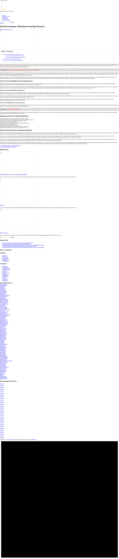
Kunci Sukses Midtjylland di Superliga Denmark (15, 57)
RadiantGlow (2, 339)
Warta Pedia (2, 287)
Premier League (5, 276)
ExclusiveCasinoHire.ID (5, 309)
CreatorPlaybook (3, 328)
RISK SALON (3, 368)
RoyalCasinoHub (3, 331)
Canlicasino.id (3, 289)
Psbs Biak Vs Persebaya (4, 232)
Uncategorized (5, 279)
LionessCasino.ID (3, 302)
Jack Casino (2, 310)
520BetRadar (2, 348)
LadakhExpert (3, 371)
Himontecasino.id (3, 316)
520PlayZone (2, 346)
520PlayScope (3, 349)
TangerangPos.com (3, 344)
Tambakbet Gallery (3, 377)
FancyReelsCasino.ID (4, 311)
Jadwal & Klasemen (6, 19)
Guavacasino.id (3, 317)
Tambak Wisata (3, 366)
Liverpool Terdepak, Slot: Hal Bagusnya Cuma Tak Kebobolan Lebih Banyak (17, 242)
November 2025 (5, 258)
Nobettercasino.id (3, 321)
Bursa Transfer (5, 18)
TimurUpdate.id (3, 337)
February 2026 (5, 257)
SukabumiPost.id (3, 363)
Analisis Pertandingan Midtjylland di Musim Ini (15, 55)
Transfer (4, 278)
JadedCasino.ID (3, 306)
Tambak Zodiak (3, 355)
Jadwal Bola (2, 205)
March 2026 (4, 256)
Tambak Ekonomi (3, 356)
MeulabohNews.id (3, 334)
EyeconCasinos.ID (3, 307)
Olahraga (2, 23)
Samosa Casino (3, 332)
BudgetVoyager (3, 329)
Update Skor (4, 280)
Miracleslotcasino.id (4, 314)
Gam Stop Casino (3, 319)
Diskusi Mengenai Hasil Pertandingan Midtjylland (13, 60)
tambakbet (2, 383)
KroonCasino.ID (3, 326)
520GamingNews (3, 347)
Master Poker (2, 294)
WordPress (33, 439)
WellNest (2, 373)
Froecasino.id (2, 318)
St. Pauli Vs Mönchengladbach (13, 109)
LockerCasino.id (3, 298)
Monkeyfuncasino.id (4, 322)
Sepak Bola (4, 277)
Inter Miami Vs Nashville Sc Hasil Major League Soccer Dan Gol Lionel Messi (23, 69)
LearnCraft (2, 327)
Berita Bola (4, 17)
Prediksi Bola (5, 275)
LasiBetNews (2, 351)
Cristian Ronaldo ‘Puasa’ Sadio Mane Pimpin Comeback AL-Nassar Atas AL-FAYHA (19, 246)
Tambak (1, 375)
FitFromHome (3, 353)
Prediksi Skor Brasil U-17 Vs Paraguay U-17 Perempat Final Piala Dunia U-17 (13, 174)
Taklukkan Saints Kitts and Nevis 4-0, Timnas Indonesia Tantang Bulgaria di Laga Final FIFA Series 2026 (23, 245)
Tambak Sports (3, 9)
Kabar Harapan (3, 286)
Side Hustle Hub (3, 370)
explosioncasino (3, 312)
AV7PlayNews (3, 350)
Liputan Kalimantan (4, 358)
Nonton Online (3, 365)
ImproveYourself (3, 338)
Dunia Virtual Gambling (4, 295)
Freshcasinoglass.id (4, 320)
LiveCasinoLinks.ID (4, 304)
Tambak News (3, 374)
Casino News (2, 297)
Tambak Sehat (3, 354)
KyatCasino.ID (3, 325)
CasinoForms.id (3, 290)
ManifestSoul (2, 330)
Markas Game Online (4, 300)
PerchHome (2, 342)
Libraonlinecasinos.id (4, 324)
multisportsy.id (3, 364)
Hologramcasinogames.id (5, 315)
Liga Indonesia (5, 271)
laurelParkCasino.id (4, 299)
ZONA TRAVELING (4, 367)
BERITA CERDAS (4, 284)
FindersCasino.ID (3, 308)
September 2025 (5, 261)
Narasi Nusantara (3, 285)
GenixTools (2, 340)
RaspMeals (2, 341)
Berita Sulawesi (3, 359)
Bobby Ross (2, 29)
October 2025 (5, 259)
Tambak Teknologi (3, 357)
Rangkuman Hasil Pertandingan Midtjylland (12, 58)
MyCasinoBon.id (3, 291)
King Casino (2, 305)
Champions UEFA (6, 268)
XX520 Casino (3, 345)
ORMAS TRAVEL (4, 361)
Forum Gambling (3, 292)
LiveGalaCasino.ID (4, 301)
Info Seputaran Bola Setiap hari (6, 360)
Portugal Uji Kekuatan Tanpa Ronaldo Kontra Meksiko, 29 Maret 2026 (16, 244)
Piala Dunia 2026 (5, 16)
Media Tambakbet (3, 378)
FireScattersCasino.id (4, 296)
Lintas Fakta (2, 288)
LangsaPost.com (3, 369)
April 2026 (4, 255)
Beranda (4, 15)
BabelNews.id (3, 336)
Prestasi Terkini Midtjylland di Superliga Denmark (13, 54)
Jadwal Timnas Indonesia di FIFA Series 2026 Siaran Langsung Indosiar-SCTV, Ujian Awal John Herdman (23, 247)
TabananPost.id (3, 335)
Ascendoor (24, 439)
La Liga (4, 270)
